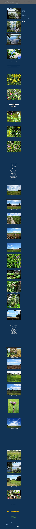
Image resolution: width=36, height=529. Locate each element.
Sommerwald (23, 10)
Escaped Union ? (23, 16)
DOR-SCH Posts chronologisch (13, 518)
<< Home (7, 524)
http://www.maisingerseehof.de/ (13, 504)
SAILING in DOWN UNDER (24, 12)
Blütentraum (23, 14)
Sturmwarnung (23, 11)
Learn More (17, 3)
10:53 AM (12, 522)
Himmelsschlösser (24, 15)
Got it (20, 3)
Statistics (18, 527)
